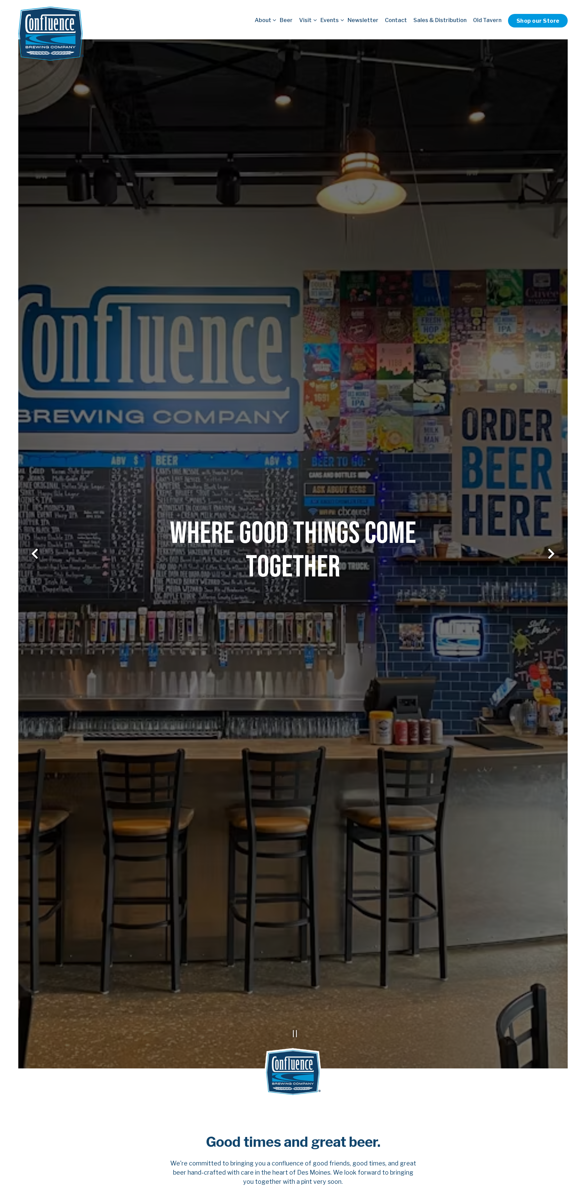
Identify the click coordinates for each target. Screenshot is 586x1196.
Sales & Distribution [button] (440, 20)
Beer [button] (286, 20)
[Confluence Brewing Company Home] (51, 33)
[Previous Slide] (35, 553)
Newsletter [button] (363, 20)
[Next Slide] (551, 553)
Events (330, 19)
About (264, 19)
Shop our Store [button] (538, 20)
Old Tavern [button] (487, 20)
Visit (306, 19)
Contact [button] (396, 20)
